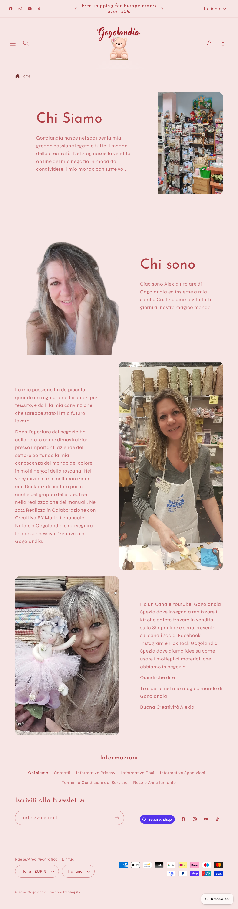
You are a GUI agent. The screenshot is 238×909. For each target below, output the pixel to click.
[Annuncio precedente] (76, 8)
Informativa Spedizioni (182, 772)
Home (26, 76)
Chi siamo (38, 772)
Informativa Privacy (96, 772)
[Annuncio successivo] (162, 8)
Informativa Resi (137, 772)
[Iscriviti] (117, 818)
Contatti (62, 772)
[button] (12, 43)
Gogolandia (37, 892)
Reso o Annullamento (154, 782)
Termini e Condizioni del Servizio (95, 782)
